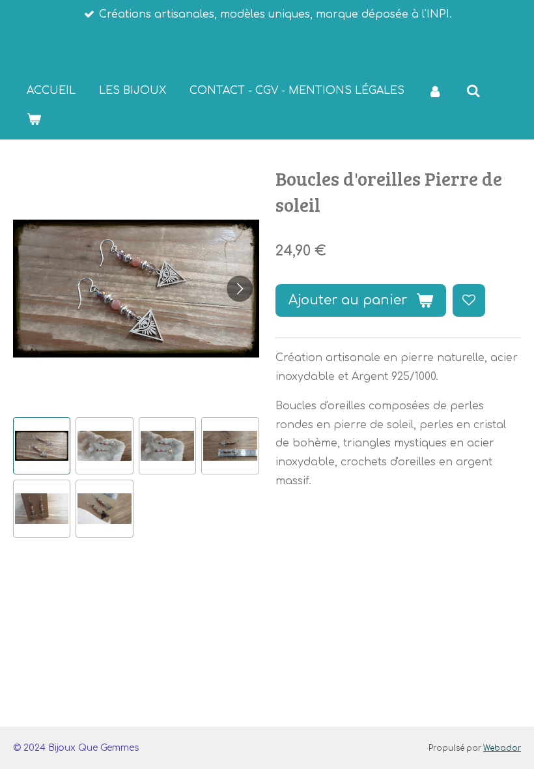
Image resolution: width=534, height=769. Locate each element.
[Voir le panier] (33, 119)
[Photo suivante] (240, 289)
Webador (502, 748)
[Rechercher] (472, 91)
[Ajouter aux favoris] (469, 300)
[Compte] (435, 91)
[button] (41, 445)
